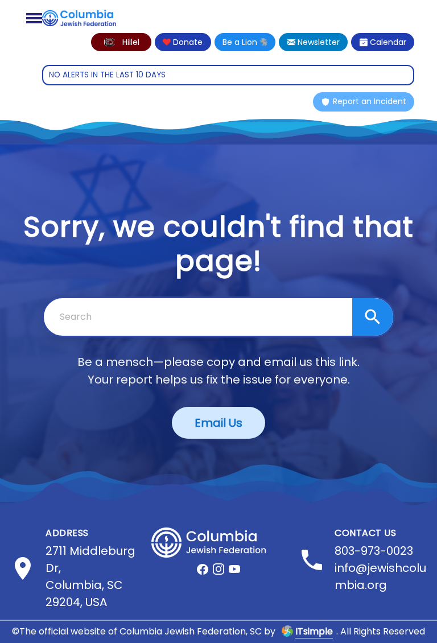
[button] (121, 42)
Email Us (218, 423)
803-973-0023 (374, 551)
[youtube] (234, 569)
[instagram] (218, 569)
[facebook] (202, 569)
